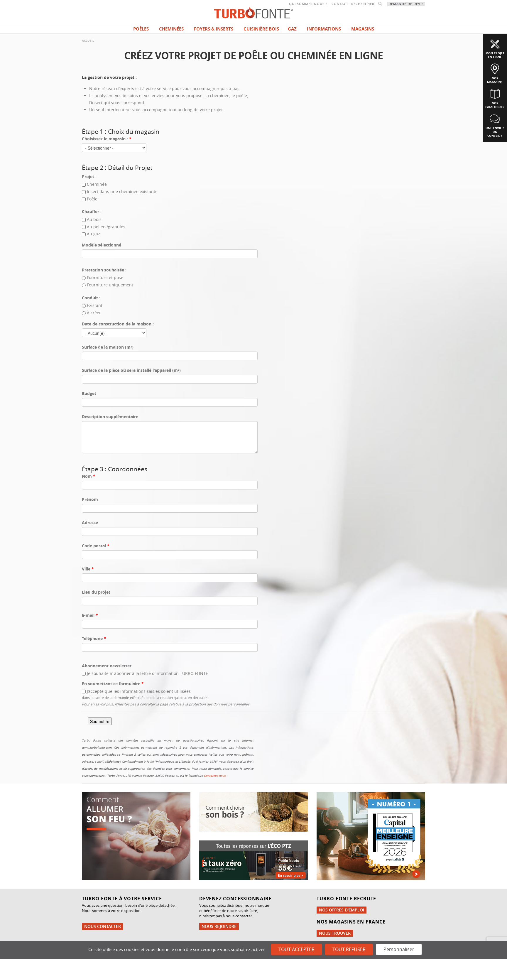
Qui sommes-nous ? (308, 4)
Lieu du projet (96, 592)
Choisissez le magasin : (106, 138)
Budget (89, 393)
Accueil (88, 40)
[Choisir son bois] (253, 811)
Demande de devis (406, 4)
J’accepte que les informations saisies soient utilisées (139, 691)
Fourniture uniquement (110, 285)
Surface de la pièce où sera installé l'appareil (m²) (131, 370)
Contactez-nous (215, 776)
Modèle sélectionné (101, 245)
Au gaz (93, 234)
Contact (340, 4)
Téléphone (94, 638)
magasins (362, 29)
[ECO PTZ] (253, 859)
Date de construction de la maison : (118, 324)
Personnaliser (398, 949)
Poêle (92, 199)
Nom (88, 476)
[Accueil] (253, 12)
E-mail (90, 615)
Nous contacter (102, 926)
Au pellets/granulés (106, 226)
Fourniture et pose (105, 277)
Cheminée (97, 184)
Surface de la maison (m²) (107, 347)
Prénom (90, 499)
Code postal (95, 545)
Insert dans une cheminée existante (122, 191)
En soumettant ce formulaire (113, 683)
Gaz (292, 29)
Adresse (90, 522)
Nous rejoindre (219, 926)
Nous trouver (335, 933)
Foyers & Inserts (213, 29)
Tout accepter (296, 949)
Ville (88, 569)
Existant (94, 305)
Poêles (141, 29)
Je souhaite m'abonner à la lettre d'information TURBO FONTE (147, 673)
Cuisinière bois (261, 29)
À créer (94, 312)
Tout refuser (349, 949)
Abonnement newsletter (106, 665)
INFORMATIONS (324, 29)
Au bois (94, 219)
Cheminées (171, 29)
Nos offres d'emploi (341, 910)
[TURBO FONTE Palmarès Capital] (371, 835)
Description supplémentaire (110, 416)
